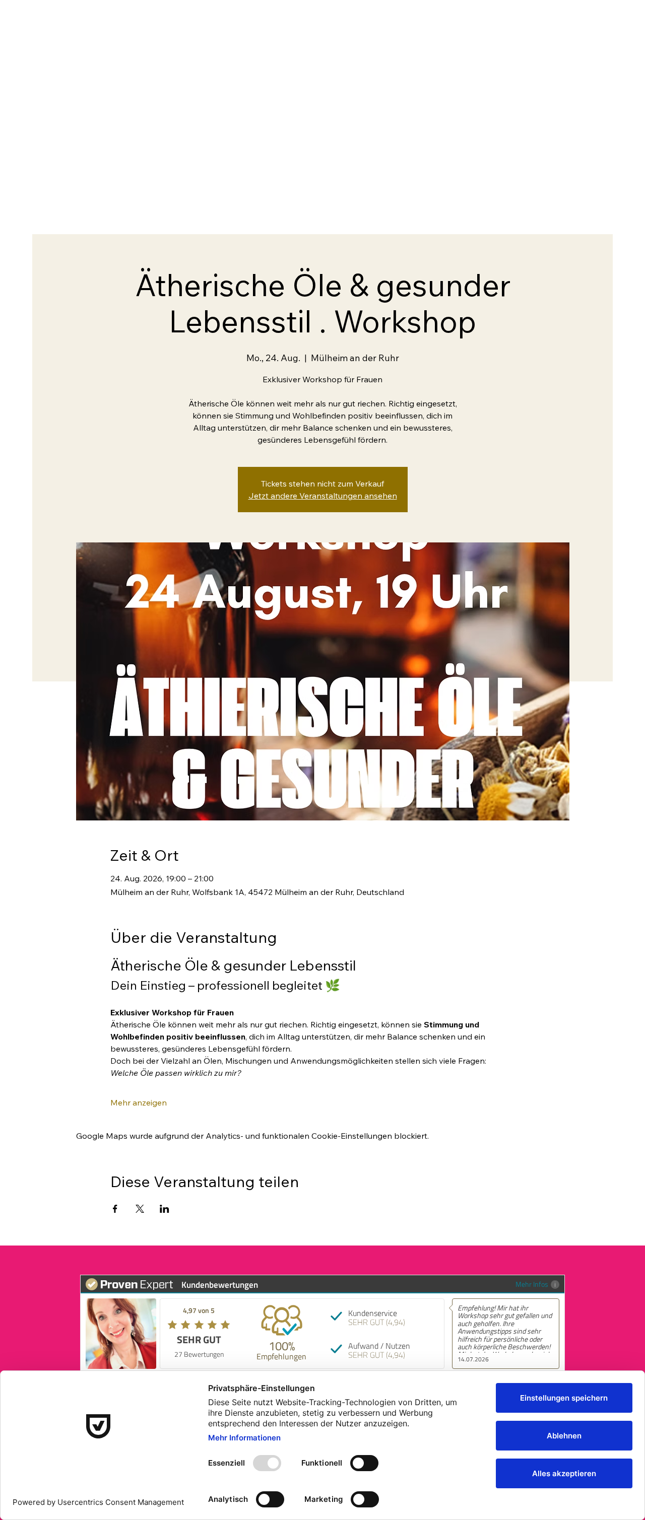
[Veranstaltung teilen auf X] (140, 1209)
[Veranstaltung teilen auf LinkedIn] (164, 1209)
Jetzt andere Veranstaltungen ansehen (322, 496)
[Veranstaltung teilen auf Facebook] (115, 1209)
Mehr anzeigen (138, 1102)
